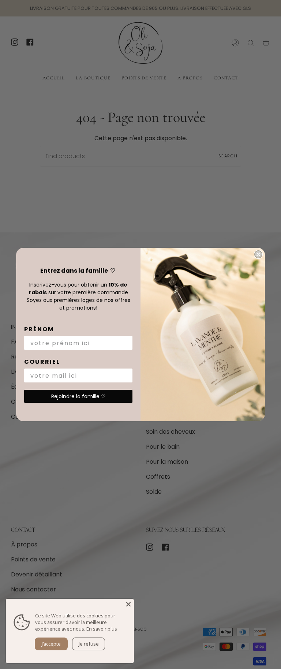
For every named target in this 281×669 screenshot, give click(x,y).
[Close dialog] (258, 254)
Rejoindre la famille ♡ (78, 396)
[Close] (128, 604)
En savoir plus (101, 628)
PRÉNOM (39, 329)
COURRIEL (42, 362)
